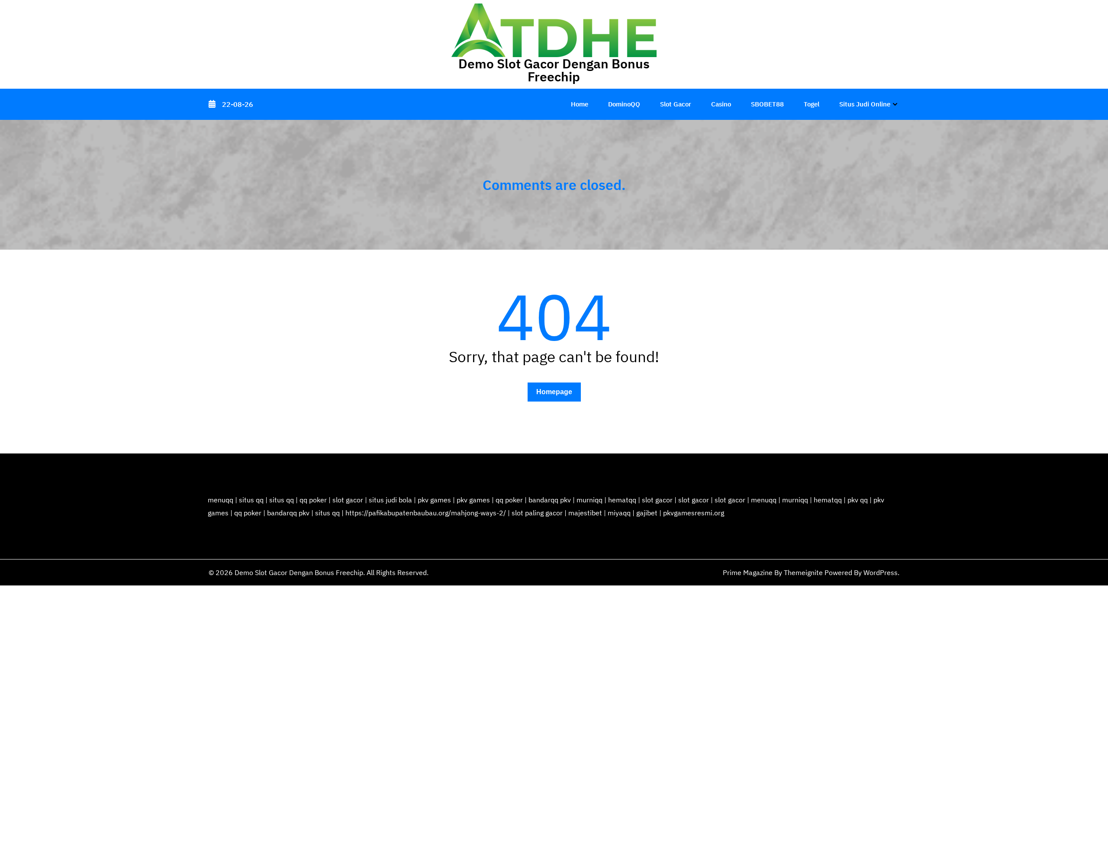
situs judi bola (390, 499)
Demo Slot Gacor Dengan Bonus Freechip (554, 70)
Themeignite (803, 572)
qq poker (313, 499)
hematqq (622, 499)
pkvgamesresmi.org (693, 512)
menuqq (220, 499)
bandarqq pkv (549, 499)
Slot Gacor (675, 104)
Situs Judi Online (864, 104)
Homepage (554, 391)
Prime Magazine (748, 572)
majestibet (585, 512)
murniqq (589, 499)
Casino (721, 104)
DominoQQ (624, 104)
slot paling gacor (537, 512)
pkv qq (857, 499)
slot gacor (347, 499)
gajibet (646, 512)
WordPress (880, 572)
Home (579, 104)
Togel (811, 104)
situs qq (251, 499)
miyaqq (619, 512)
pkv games (434, 499)
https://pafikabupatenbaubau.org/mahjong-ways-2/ (425, 512)
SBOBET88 (767, 104)
